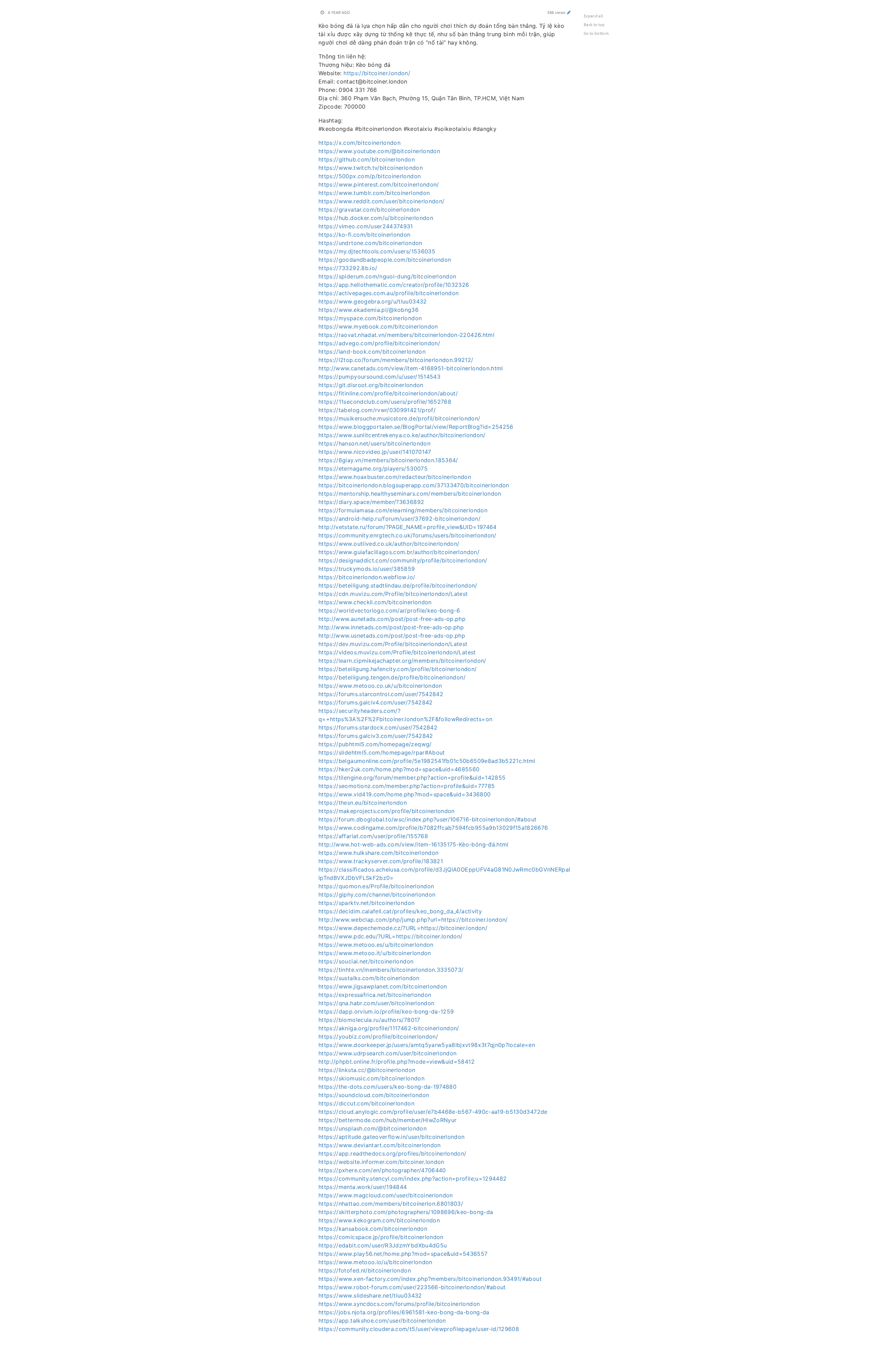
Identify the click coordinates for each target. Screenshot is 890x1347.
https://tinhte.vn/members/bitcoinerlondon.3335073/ (391, 969)
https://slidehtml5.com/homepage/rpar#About (381, 752)
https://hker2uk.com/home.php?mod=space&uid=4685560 (399, 769)
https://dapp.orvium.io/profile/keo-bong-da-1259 (386, 1011)
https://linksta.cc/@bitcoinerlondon (366, 1069)
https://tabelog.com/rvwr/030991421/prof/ (377, 410)
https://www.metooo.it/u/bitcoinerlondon (374, 953)
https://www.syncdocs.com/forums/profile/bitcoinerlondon (399, 1303)
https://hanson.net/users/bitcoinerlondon (374, 443)
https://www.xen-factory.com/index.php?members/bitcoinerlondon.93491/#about (430, 1278)
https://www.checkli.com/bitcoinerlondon (375, 602)
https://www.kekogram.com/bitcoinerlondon (379, 1220)
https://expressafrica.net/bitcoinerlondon (374, 994)
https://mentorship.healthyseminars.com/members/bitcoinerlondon (409, 493)
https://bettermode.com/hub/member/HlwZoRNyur (387, 1120)
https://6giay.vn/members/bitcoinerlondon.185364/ (388, 460)
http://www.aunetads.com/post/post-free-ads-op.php (392, 618)
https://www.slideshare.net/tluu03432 (370, 1295)
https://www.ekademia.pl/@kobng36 (368, 309)
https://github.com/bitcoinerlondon (366, 159)
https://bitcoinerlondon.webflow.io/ (366, 577)
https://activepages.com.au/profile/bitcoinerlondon (388, 293)
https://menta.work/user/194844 (362, 1186)
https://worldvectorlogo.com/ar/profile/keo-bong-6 (389, 610)
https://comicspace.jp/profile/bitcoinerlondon (381, 1237)
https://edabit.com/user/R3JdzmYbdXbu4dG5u (382, 1245)
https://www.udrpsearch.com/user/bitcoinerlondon (387, 1053)
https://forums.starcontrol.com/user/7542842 (380, 694)
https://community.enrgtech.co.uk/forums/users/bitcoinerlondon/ (407, 535)
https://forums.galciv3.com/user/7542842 (375, 735)
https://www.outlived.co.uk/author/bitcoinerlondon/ (389, 543)
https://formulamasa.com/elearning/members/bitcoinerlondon (402, 510)
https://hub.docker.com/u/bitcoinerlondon (375, 217)
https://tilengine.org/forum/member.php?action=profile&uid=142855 (411, 777)
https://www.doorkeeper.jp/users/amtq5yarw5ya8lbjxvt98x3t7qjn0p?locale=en (426, 1044)
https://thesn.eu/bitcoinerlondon (362, 802)
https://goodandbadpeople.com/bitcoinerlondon (384, 259)
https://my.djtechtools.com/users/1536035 (376, 251)
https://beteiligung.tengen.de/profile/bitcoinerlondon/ (392, 677)
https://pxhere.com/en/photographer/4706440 (382, 1170)
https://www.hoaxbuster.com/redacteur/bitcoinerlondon (394, 476)
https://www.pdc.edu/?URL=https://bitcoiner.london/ (390, 936)
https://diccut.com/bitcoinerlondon (366, 1103)
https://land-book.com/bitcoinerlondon (372, 351)
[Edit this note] (569, 12)
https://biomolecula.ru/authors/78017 (369, 1019)
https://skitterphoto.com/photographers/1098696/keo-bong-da (405, 1211)
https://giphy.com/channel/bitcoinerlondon (376, 894)
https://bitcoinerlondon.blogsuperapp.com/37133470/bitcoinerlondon (413, 485)
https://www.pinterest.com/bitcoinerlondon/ (378, 184)
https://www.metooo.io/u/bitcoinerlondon (375, 1262)
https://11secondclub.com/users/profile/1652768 (384, 401)
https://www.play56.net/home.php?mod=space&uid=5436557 (403, 1253)
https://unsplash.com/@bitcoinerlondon (372, 1128)
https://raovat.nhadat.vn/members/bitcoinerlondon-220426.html (406, 334)
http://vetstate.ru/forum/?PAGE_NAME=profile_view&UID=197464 (407, 526)
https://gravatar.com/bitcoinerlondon (369, 209)
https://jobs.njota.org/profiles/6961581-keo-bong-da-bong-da (404, 1312)
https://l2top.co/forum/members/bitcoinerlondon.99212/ (396, 359)
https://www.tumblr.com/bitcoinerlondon (374, 192)
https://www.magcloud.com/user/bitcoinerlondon (385, 1195)
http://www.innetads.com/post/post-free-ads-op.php (391, 627)
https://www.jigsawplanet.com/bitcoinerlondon (382, 986)
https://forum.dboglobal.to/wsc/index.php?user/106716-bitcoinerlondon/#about (427, 819)
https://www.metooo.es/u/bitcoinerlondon (376, 944)
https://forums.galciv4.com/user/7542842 (375, 702)
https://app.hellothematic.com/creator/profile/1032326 (393, 284)
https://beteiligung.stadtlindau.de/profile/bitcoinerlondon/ (397, 585)
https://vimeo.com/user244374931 (365, 226)
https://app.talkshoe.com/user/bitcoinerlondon (382, 1320)
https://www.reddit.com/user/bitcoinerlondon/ (381, 201)
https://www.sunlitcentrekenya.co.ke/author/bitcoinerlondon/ (402, 435)
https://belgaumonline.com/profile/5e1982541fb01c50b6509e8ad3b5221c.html (426, 760)
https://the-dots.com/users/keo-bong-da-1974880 (387, 1086)
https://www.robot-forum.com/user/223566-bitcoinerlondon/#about (412, 1287)
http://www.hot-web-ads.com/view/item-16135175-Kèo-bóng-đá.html (413, 844)
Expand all (593, 15)
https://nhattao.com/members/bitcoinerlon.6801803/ (390, 1203)
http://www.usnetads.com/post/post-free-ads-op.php (391, 635)
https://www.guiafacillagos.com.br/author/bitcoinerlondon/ (398, 552)
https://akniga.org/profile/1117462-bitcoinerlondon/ (388, 1028)
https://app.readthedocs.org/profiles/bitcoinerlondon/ (392, 1153)
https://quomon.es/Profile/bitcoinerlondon (376, 886)
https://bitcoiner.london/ (376, 73)
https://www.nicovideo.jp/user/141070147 (374, 451)
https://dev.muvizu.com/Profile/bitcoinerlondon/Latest (393, 643)
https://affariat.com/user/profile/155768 (373, 836)
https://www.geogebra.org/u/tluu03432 (372, 301)
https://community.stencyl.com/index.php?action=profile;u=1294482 (412, 1178)
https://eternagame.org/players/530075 (373, 468)
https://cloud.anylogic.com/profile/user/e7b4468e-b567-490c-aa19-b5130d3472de (433, 1111)
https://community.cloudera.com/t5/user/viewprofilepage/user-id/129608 (418, 1328)
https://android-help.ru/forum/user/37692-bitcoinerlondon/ (399, 518)
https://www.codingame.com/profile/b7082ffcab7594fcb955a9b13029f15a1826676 (433, 827)
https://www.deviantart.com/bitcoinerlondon (379, 1145)
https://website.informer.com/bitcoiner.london (381, 1161)
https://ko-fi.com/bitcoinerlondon (364, 234)
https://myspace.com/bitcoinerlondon (370, 318)
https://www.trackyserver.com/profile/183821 (380, 861)
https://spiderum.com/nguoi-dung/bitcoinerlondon (387, 276)
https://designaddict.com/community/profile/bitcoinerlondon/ (402, 560)
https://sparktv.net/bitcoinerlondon (366, 902)
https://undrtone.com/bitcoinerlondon (370, 242)
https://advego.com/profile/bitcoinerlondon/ (379, 343)
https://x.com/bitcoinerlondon (359, 142)
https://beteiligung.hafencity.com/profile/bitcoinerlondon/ (397, 668)
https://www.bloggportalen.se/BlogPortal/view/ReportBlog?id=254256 (415, 426)
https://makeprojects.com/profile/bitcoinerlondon (386, 811)
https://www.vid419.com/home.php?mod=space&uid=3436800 (404, 794)
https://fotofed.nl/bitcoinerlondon (364, 1270)
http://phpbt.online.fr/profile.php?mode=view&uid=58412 (396, 1061)
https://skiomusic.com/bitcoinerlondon (371, 1078)
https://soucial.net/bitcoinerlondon (365, 961)
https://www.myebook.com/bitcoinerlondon (378, 326)
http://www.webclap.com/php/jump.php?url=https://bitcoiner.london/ (413, 919)
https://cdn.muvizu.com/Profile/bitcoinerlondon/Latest (393, 593)
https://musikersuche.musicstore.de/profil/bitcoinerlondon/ (399, 418)
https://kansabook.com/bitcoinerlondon (372, 1228)
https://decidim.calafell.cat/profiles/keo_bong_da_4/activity (400, 911)
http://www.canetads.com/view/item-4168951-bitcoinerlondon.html (410, 368)
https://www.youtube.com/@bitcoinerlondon (379, 151)
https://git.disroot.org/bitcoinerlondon (370, 384)
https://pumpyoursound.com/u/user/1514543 (379, 376)
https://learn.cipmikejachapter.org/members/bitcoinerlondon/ (402, 660)
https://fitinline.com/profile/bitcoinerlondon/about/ (388, 393)
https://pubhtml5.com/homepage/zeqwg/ (375, 744)
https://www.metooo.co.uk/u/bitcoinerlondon (380, 685)
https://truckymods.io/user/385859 (366, 568)
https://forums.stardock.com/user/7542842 (377, 727)
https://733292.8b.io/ (347, 268)
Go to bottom (596, 33)
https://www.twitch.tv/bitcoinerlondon (370, 167)
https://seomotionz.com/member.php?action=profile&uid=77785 (406, 785)
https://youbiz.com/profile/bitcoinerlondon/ (378, 1036)
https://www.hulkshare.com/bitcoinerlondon (378, 852)
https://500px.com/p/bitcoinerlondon (369, 176)
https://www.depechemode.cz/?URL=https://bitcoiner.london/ (402, 927)
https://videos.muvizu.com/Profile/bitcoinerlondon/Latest (397, 652)
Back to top (594, 24)
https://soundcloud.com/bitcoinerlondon (373, 1095)
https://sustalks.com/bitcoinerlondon (369, 978)
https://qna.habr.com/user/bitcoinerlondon (376, 1003)
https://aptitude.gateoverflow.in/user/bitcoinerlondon (391, 1136)
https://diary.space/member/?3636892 (371, 501)
